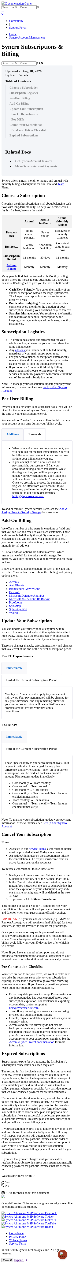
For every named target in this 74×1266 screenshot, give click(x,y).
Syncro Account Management (27, 37)
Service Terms (17, 1243)
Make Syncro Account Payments (36, 166)
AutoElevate (16, 585)
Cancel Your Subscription (26, 124)
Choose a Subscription (23, 87)
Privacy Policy (18, 1236)
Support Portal (17, 27)
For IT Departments (24, 114)
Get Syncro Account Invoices (33, 161)
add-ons (20, 350)
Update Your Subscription (26, 108)
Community (16, 20)
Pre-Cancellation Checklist (28, 130)
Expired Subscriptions (23, 135)
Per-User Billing (19, 98)
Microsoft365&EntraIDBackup (29, 599)
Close (6, 1260)
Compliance (16, 1233)
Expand (19, 1260)
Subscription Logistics (23, 93)
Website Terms (18, 1240)
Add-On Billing (19, 103)
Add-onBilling (12, 267)
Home (13, 34)
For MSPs (17, 119)
